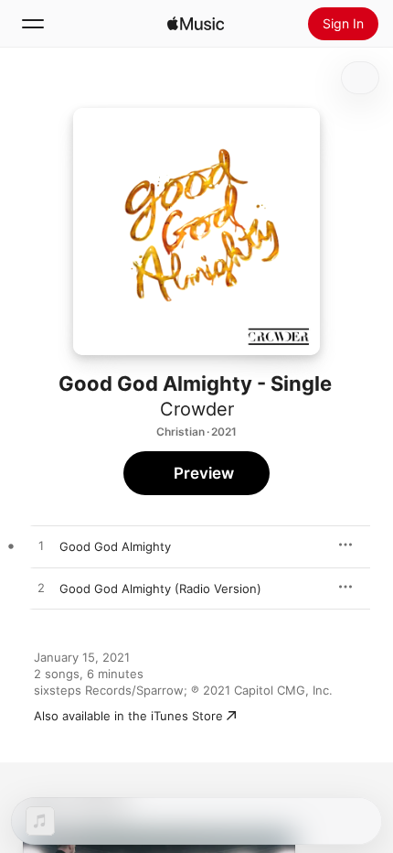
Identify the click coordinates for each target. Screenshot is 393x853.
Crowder (197, 409)
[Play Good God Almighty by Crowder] (41, 546)
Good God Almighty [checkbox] (115, 546)
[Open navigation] (33, 24)
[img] (195, 24)
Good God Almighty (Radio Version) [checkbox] (160, 588)
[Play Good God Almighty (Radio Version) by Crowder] (41, 588)
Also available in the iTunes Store (128, 715)
